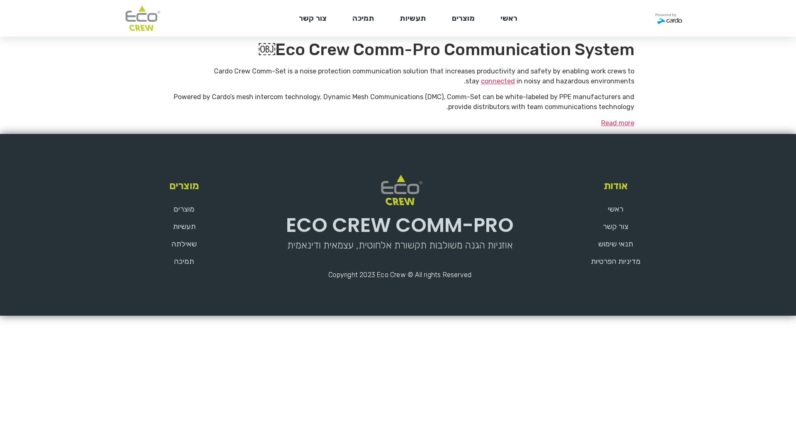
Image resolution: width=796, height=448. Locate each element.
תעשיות (413, 18)
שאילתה (184, 243)
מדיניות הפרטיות (616, 261)
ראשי (509, 18)
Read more (617, 123)
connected (498, 81)
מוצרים (463, 18)
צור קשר (313, 18)
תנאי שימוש (615, 243)
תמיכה (363, 18)
